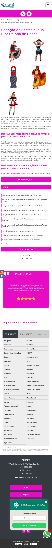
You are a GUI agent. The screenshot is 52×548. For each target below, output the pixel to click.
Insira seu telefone (29, 513)
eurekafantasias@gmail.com (27, 477)
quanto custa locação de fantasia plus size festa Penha (21, 240)
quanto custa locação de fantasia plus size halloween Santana (23, 210)
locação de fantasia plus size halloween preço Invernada (21, 195)
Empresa (26, 495)
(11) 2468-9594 (14, 174)
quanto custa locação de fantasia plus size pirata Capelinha (22, 235)
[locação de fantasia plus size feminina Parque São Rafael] (13, 77)
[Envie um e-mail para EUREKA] (29, 13)
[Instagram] (23, 531)
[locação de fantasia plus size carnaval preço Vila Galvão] (13, 102)
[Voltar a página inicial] (8, 5)
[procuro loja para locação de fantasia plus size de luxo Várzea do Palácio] (39, 51)
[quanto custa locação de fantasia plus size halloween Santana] (39, 77)
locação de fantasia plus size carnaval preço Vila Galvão (21, 214)
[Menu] (48, 5)
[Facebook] (28, 531)
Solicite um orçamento (26, 179)
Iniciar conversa (29, 525)
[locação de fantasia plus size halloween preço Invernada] (13, 51)
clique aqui (26, 174)
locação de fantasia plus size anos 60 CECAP (18, 231)
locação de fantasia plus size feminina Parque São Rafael (22, 206)
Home (26, 488)
